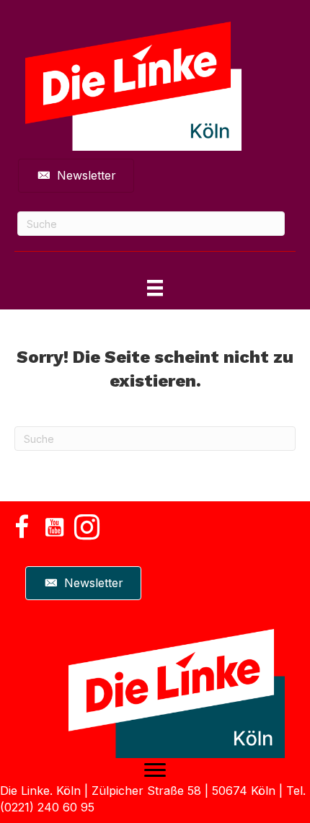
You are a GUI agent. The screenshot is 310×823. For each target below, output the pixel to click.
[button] (21, 526)
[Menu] (155, 770)
